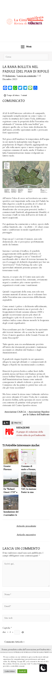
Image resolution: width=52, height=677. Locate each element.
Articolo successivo (26, 535)
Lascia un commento (26, 76)
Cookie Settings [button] (10, 671)
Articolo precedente (26, 526)
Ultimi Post (17, 422)
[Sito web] (26, 619)
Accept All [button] (22, 671)
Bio (7, 422)
